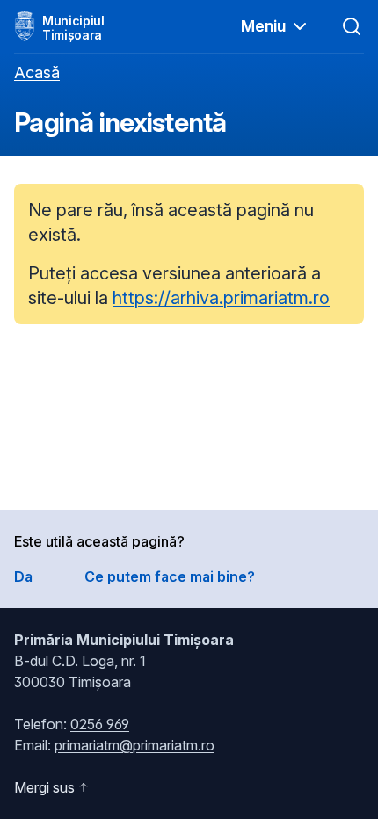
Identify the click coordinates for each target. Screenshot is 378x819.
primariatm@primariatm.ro (134, 745)
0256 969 (99, 724)
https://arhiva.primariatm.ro (221, 297)
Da (23, 576)
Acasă (37, 72)
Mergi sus (44, 787)
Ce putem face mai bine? (169, 576)
